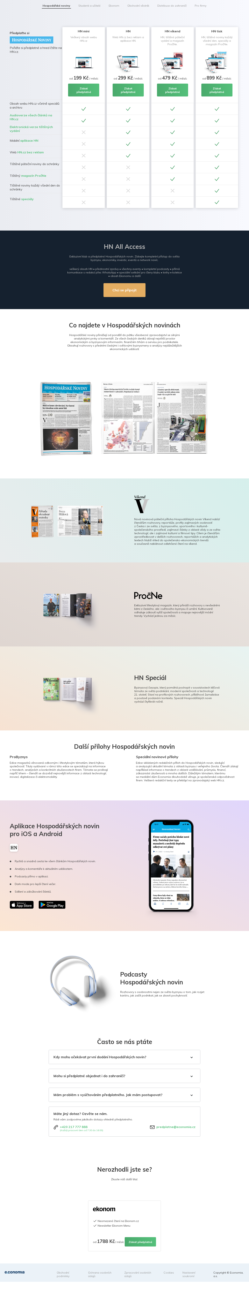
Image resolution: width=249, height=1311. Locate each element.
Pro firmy (200, 5)
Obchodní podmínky (63, 1274)
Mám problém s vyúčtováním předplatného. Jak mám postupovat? (107, 1095)
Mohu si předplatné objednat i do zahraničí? (89, 1076)
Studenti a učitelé (89, 5)
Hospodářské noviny (56, 5)
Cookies (169, 1272)
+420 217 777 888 (74, 1127)
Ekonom (114, 5)
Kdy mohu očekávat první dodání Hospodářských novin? (99, 1057)
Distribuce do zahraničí (172, 5)
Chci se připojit (124, 290)
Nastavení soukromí (188, 1274)
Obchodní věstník (138, 5)
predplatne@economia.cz (176, 1127)
